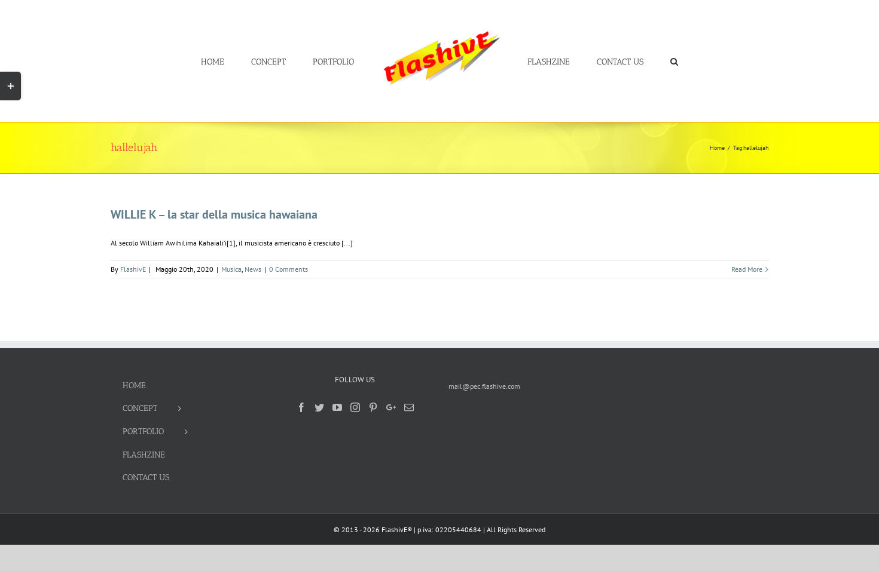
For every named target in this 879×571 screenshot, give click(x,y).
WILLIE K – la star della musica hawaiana (214, 214)
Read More (746, 269)
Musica (231, 269)
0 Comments (288, 269)
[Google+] (391, 407)
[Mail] (409, 407)
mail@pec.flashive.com (484, 386)
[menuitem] (256, 61)
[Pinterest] (373, 407)
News (253, 269)
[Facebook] (301, 407)
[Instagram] (355, 407)
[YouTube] (337, 407)
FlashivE (133, 269)
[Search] (638, 61)
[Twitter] (319, 407)
